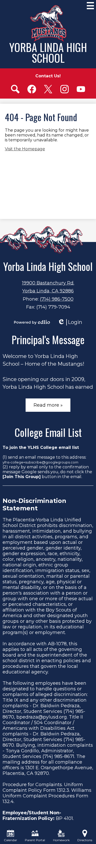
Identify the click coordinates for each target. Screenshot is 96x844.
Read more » (48, 405)
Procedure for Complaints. (33, 784)
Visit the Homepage (25, 148)
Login (70, 322)
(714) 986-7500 (56, 299)
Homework (61, 840)
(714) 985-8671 (58, 756)
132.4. (8, 801)
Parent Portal (35, 840)
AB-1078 (57, 644)
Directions (84, 840)
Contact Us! (48, 75)
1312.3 (63, 790)
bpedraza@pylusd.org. (42, 717)
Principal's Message (48, 339)
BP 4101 (64, 818)
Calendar (10, 840)
